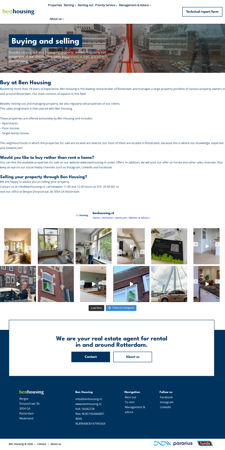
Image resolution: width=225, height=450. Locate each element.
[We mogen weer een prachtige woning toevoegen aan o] (18, 246)
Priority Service (105, 5)
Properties (55, 5)
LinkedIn (165, 407)
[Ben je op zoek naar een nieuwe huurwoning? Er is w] (94, 284)
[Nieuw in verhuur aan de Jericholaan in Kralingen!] (207, 284)
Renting (69, 5)
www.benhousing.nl (88, 404)
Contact (91, 357)
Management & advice (135, 410)
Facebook (166, 397)
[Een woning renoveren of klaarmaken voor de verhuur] (18, 284)
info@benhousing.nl (88, 399)
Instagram (166, 402)
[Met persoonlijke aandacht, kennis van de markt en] (169, 246)
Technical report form (202, 11)
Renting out (85, 5)
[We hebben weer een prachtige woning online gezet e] (131, 246)
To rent (129, 402)
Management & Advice (134, 5)
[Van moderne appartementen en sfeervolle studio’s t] (131, 284)
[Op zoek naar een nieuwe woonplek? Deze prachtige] (94, 246)
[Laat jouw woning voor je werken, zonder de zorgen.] (56, 284)
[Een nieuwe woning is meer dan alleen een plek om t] (169, 284)
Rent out (130, 397)
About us (56, 18)
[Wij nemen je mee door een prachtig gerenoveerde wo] (56, 246)
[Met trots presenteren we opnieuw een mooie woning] (207, 246)
